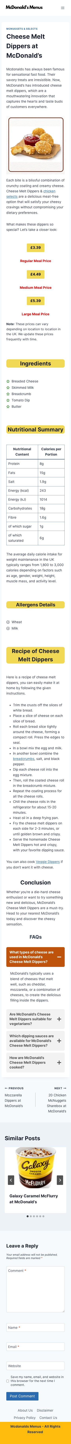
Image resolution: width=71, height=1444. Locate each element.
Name (14, 1328)
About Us (25, 1410)
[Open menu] (62, 8)
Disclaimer (45, 1410)
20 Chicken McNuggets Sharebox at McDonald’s (56, 1100)
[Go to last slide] (11, 1180)
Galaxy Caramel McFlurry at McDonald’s (33, 1199)
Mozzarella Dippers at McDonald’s (14, 1097)
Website (14, 1366)
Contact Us (48, 1418)
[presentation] (35, 1167)
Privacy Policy (25, 1418)
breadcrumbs (23, 759)
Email (13, 1347)
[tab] (28, 1216)
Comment (17, 1271)
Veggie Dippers (48, 862)
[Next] (60, 1180)
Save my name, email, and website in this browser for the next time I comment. (37, 1381)
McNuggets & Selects (21, 28)
